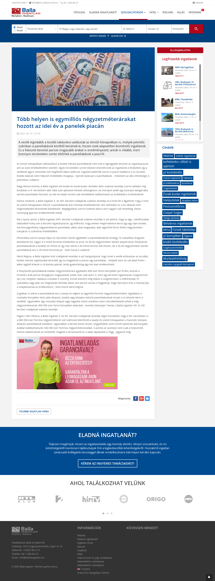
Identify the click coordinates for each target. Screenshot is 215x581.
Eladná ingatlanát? (103, 12)
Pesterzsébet (170, 252)
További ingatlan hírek (34, 411)
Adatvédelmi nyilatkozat (90, 561)
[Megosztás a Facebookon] (135, 398)
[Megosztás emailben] (147, 398)
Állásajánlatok (180, 50)
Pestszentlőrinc (174, 206)
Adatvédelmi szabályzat (90, 565)
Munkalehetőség (175, 258)
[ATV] (188, 499)
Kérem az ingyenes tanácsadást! (107, 463)
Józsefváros (187, 183)
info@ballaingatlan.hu (43, 2)
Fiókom (197, 2)
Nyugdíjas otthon (190, 200)
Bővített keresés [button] (98, 36)
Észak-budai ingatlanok (179, 194)
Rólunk (168, 12)
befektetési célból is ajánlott (177, 164)
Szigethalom (170, 188)
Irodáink (196, 11)
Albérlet (168, 156)
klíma (166, 230)
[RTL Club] (27, 499)
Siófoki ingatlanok (186, 155)
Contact (85, 569)
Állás (181, 12)
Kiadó (20, 30)
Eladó (20, 27)
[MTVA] (124, 499)
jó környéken (172, 236)
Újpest (188, 236)
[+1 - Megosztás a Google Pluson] (141, 398)
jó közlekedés (172, 172)
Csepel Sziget (172, 213)
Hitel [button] (153, 12)
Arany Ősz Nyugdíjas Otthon (93, 572)
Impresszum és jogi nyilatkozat (94, 557)
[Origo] (156, 499)
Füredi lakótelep (184, 229)
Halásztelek (171, 200)
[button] (209, 577)
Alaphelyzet (117, 36)
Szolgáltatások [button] (132, 12)
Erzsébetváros (171, 183)
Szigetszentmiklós (173, 247)
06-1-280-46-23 (69, 2)
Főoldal (79, 12)
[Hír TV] (91, 499)
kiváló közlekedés (175, 242)
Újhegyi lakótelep (171, 218)
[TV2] (59, 499)
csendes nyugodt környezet (178, 264)
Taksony (187, 177)
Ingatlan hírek (85, 542)
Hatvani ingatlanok (172, 178)
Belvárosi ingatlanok (177, 223)
